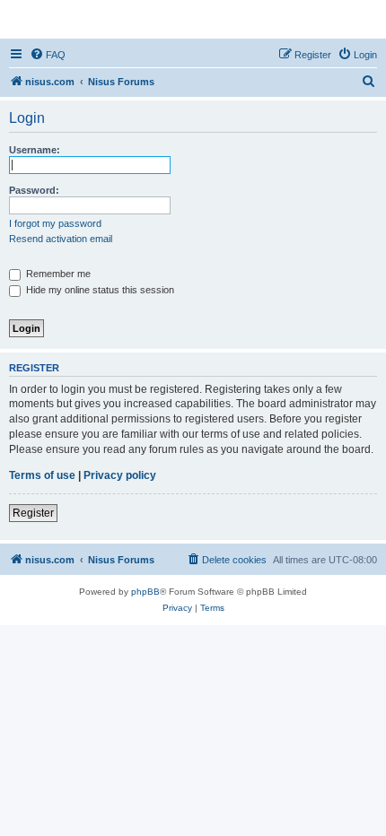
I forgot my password (55, 223)
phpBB (145, 592)
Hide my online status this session (98, 289)
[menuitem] (48, 54)
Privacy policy (119, 475)
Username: (34, 149)
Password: (34, 190)
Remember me (57, 273)
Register (33, 513)
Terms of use (42, 475)
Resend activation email (60, 238)
